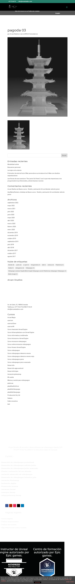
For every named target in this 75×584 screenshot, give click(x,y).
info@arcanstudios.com (15, 309)
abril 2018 (11, 247)
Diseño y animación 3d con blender (16, 471)
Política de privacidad (9, 522)
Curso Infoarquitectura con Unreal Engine (21, 332)
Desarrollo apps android (15, 368)
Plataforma (60, 265)
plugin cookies (70, 581)
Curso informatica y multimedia (18, 335)
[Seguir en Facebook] (6, 505)
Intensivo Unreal (8, 492)
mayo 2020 (11, 217)
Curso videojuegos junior (16, 359)
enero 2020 (11, 229)
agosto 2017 (12, 256)
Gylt (44, 265)
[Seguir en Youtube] (10, 505)
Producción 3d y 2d (14, 395)
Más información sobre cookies (13, 528)
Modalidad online (13, 164)
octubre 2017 (12, 253)
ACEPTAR (37, 582)
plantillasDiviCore (13, 386)
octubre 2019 (12, 238)
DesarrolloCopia (13, 371)
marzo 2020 (11, 223)
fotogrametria (35, 265)
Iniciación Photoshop (10, 480)
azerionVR (11, 326)
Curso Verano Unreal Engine (17, 347)
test (9, 404)
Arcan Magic (12, 317)
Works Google (12, 274)
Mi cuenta (11, 377)
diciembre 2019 (13, 232)
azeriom (10, 320)
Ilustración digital (8, 483)
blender (11, 265)
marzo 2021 (11, 208)
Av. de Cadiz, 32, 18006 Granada (18, 304)
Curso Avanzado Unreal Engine (17, 329)
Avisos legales (7, 519)
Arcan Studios (14, 34)
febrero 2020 (12, 226)
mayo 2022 (11, 205)
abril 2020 (11, 220)
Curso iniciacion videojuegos (17, 341)
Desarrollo (11, 365)
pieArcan (10, 383)
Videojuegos (30, 268)
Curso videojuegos (14, 350)
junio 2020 (11, 214)
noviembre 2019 (13, 235)
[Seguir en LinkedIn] (22, 505)
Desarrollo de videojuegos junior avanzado (19, 468)
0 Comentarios (33, 34)
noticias (51, 265)
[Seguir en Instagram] (14, 505)
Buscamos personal (14, 167)
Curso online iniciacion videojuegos (19, 344)
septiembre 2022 (13, 202)
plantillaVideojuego (14, 389)
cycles (18, 265)
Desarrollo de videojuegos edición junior (18, 465)
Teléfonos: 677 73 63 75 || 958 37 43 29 (20, 307)
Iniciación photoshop (14, 374)
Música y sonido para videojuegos (19, 380)
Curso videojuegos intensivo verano (19, 353)
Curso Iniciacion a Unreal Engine (18, 338)
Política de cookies (33, 11)
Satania (10, 398)
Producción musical (9, 486)
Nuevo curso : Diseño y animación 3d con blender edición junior (39, 189)
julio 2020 (11, 211)
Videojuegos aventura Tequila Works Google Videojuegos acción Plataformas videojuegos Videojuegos (37, 271)
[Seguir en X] (18, 505)
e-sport (26, 265)
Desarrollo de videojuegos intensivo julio (18, 477)
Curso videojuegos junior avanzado (19, 362)
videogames (19, 268)
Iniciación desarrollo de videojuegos (16, 474)
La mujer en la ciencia (14, 170)
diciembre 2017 (13, 250)
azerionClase (12, 323)
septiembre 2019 (13, 241)
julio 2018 (11, 244)
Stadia (11, 268)
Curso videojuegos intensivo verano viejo (21, 356)
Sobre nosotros (13, 401)
